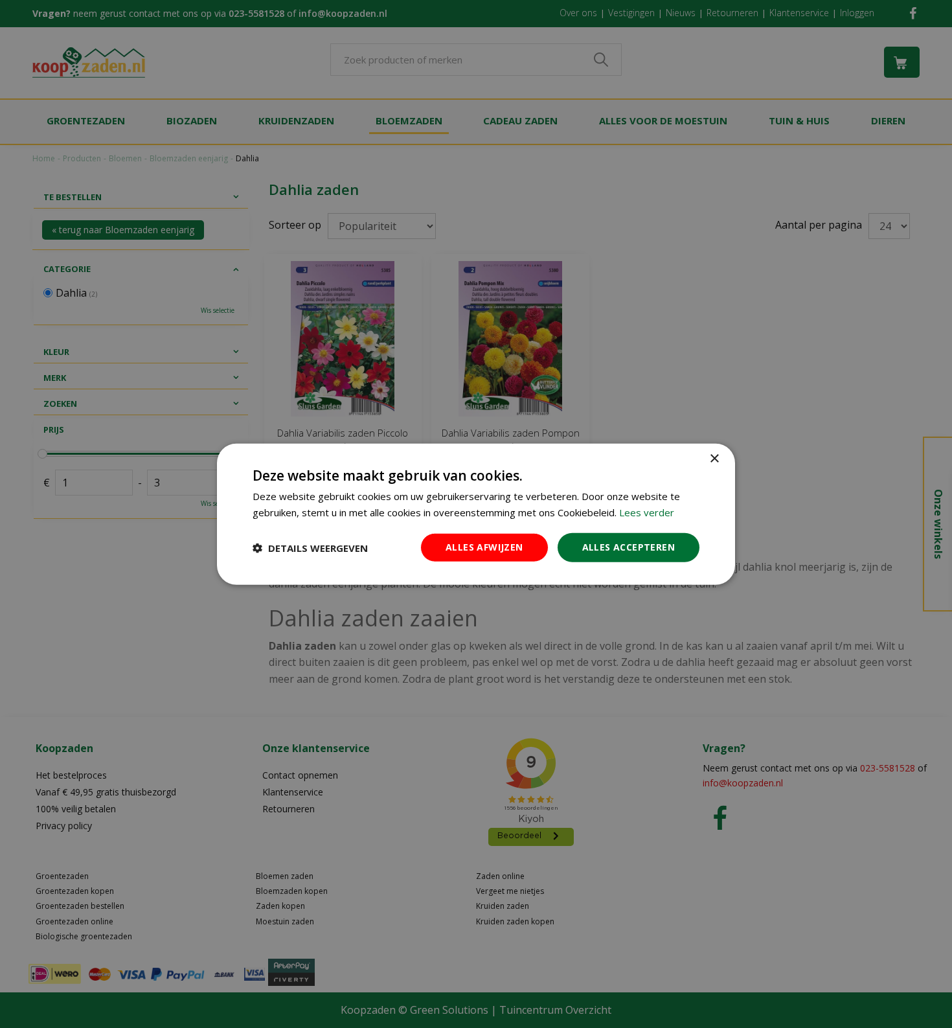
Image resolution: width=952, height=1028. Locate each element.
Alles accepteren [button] (628, 547)
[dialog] (476, 514)
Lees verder (646, 511)
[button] (310, 547)
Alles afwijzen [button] (484, 547)
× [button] (714, 458)
